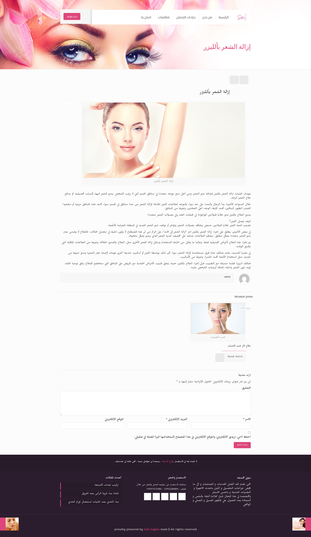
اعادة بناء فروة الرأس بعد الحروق (100, 494)
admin (227, 277)
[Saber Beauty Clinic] (242, 17)
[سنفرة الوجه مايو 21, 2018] (9, 524)
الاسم (247, 420)
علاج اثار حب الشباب (239, 346)
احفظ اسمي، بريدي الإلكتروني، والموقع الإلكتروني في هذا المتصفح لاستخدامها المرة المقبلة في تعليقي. (192, 437)
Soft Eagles (152, 530)
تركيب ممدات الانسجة (106, 485)
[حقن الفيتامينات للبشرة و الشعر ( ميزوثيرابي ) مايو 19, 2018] (301, 524)
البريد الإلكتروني (176, 420)
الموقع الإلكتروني (114, 420)
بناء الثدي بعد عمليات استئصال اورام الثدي (93, 502)
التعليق (246, 388)
